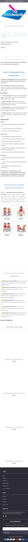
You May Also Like (14, 327)
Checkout (20, 1)
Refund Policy (6, 483)
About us (4, 478)
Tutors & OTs (5, 504)
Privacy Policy (6, 486)
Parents (4, 496)
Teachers (4, 499)
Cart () (14, 1)
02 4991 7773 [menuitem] (8, 1)
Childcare (5, 501)
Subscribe (6, 532)
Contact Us (5, 480)
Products (10, 26)
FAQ (3, 475)
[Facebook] (3, 516)
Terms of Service (6, 488)
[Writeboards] (14, 12)
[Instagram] (6, 516)
